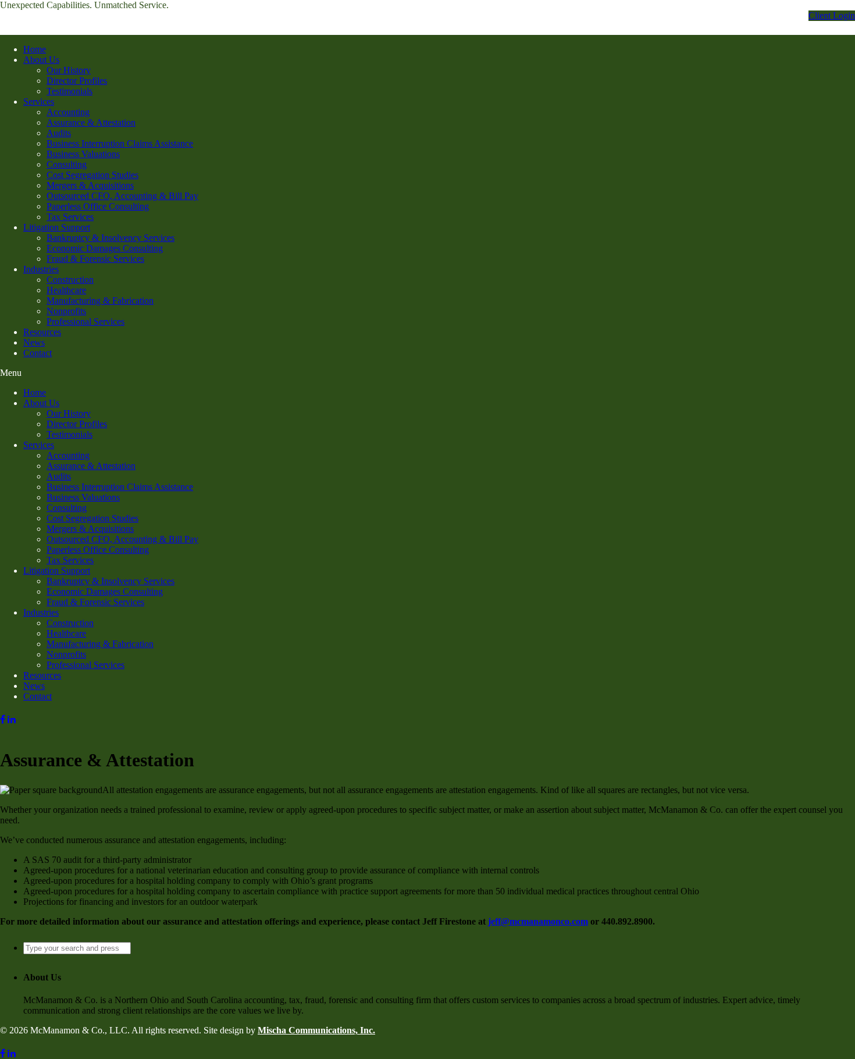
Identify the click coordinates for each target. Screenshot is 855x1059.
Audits (59, 133)
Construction (70, 280)
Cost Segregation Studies (92, 175)
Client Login (831, 15)
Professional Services (85, 321)
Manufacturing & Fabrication (100, 300)
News (34, 342)
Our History (69, 70)
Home (34, 49)
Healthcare (66, 290)
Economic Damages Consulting (105, 248)
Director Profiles (77, 81)
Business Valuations (83, 154)
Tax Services (70, 217)
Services (38, 101)
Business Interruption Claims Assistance (120, 143)
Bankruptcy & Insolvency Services (110, 238)
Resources (42, 332)
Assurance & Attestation (91, 122)
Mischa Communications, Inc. (316, 1030)
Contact (37, 353)
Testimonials (69, 91)
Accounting (68, 112)
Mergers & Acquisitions (90, 185)
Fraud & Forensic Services (95, 259)
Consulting (67, 164)
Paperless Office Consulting (98, 206)
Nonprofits (66, 311)
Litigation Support (56, 227)
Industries (41, 269)
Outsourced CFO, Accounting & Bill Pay (122, 196)
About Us (41, 60)
